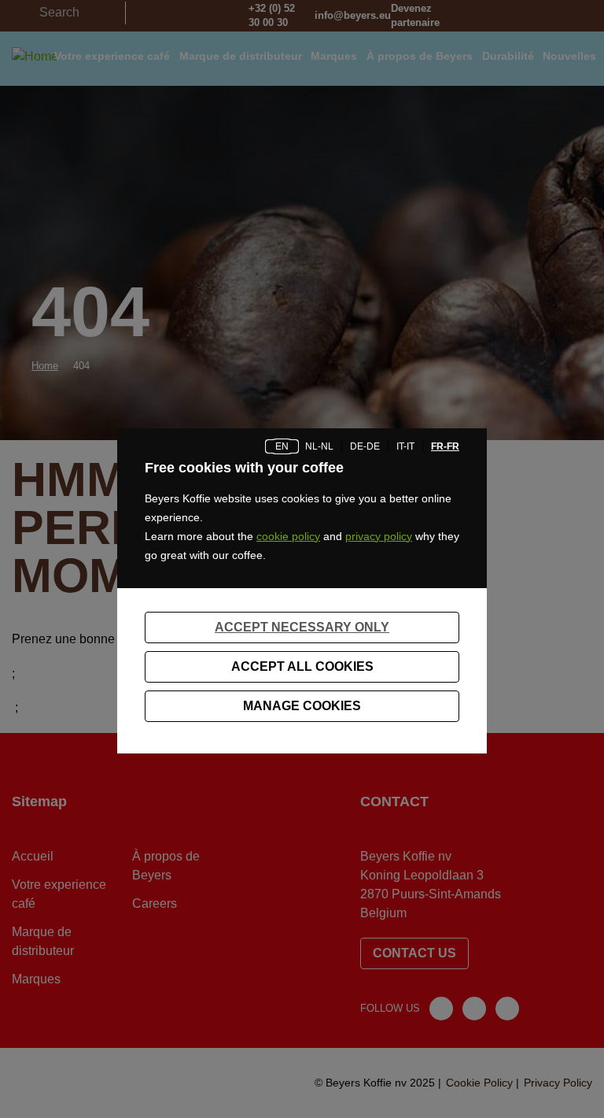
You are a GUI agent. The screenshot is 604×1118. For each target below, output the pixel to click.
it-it (405, 446)
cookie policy (288, 536)
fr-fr (445, 446)
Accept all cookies (302, 666)
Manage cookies (302, 706)
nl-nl (319, 446)
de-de (365, 446)
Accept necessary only (302, 627)
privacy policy (378, 536)
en (282, 446)
